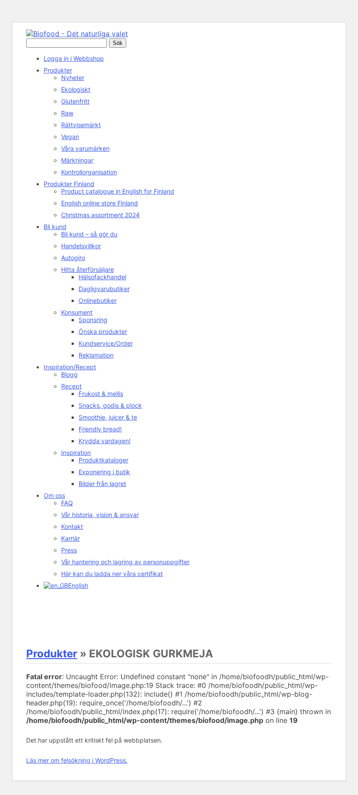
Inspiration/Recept (70, 367)
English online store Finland (99, 203)
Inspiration (76, 452)
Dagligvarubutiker (104, 288)
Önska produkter (103, 331)
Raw (67, 113)
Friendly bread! (100, 429)
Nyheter (72, 77)
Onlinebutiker (98, 300)
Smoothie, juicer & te (108, 417)
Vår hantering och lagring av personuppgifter (125, 562)
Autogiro (73, 257)
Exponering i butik (104, 472)
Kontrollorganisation (89, 172)
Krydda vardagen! (105, 440)
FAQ (67, 503)
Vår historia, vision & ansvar (100, 514)
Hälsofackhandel (102, 277)
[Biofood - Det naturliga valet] (77, 33)
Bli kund (55, 226)
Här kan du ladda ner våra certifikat (112, 573)
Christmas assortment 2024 (100, 215)
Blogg (69, 374)
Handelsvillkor (81, 246)
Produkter (58, 70)
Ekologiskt (75, 89)
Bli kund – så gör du (89, 234)
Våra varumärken (85, 148)
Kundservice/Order (106, 343)
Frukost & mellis (101, 393)
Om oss (54, 495)
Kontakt (72, 526)
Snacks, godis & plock (110, 405)
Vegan (70, 136)
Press (69, 550)
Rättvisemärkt (81, 124)
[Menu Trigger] (35, 608)
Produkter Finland (69, 183)
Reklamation (96, 355)
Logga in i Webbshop (74, 58)
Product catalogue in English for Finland (117, 191)
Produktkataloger (103, 460)
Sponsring (93, 319)
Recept (71, 386)
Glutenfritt (75, 101)
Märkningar (77, 160)
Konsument (77, 312)
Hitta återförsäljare (87, 269)
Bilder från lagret (102, 483)
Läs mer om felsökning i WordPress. (76, 760)
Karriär (70, 538)
